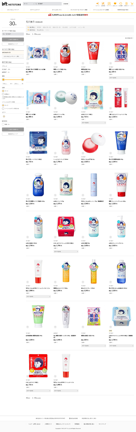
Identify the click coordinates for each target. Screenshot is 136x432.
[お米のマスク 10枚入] (93, 97)
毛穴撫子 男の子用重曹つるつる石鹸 (35, 69)
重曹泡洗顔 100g (85, 69)
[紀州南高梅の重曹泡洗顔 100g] (38, 316)
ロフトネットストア (11, 4)
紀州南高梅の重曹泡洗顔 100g (34, 335)
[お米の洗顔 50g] (93, 226)
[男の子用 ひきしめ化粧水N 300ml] (121, 271)
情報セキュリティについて (63, 424)
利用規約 (77, 424)
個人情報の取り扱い (89, 424)
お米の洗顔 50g (85, 243)
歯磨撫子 (6, 72)
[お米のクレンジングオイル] (121, 226)
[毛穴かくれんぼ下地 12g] (93, 142)
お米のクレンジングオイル (116, 243)
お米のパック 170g (59, 201)
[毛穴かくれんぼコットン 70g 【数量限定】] (93, 184)
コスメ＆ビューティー (13, 9)
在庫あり (7, 94)
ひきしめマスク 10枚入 (32, 382)
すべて (6, 91)
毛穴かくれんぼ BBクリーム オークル (64, 382)
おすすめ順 (73, 27)
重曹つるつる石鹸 (30, 114)
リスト (47, 30)
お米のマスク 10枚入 (86, 114)
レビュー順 (81, 27)
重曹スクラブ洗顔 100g (60, 69)
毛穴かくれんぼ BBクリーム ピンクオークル (38, 288)
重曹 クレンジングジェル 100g (117, 201)
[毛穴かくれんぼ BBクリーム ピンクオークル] (38, 271)
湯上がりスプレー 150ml (88, 288)
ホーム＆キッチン (57, 9)
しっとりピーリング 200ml (61, 159)
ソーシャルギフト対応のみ (12, 108)
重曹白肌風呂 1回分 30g (87, 335)
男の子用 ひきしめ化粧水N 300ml (118, 288)
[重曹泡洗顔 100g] (93, 52)
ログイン (98, 5)
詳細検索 (65, 3)
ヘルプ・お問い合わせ (34, 424)
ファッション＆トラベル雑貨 (101, 9)
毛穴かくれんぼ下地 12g (87, 159)
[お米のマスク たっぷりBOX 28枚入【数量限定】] (121, 316)
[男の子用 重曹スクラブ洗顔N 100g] (38, 184)
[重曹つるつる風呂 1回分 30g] (121, 52)
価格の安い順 (56, 27)
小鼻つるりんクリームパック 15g (118, 114)
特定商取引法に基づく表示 (89, 418)
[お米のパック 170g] (66, 184)
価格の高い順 (47, 27)
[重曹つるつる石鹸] (38, 97)
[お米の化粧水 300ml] (38, 226)
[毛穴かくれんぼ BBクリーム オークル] (66, 365)
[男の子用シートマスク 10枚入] (38, 142)
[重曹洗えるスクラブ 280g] (66, 271)
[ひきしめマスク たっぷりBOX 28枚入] (66, 226)
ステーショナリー (35, 9)
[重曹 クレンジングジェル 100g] (121, 184)
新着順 (39, 27)
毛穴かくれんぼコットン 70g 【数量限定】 (92, 201)
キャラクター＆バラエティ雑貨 (79, 9)
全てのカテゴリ (6, 52)
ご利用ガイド (127, 5)
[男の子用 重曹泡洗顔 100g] (121, 142)
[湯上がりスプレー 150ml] (93, 271)
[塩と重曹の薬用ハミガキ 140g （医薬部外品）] (66, 316)
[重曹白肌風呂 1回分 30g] (93, 316)
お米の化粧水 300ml (31, 243)
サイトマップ (102, 424)
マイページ (109, 5)
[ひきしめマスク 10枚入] (38, 365)
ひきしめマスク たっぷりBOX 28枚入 (64, 243)
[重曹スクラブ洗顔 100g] (66, 52)
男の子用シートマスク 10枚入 (34, 159)
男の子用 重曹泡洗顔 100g (116, 159)
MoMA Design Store (123, 9)
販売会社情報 (74, 418)
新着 (7, 124)
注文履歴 (121, 5)
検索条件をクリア (13, 44)
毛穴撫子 (6, 69)
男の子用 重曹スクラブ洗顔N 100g (35, 201)
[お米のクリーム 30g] (66, 97)
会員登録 (103, 5)
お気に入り (115, 5)
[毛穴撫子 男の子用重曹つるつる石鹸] (38, 52)
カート (132, 5)
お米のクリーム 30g (59, 114)
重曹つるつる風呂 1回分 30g (116, 69)
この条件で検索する (13, 39)
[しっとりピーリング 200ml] (66, 142)
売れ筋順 (65, 27)
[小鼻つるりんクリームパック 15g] (121, 97)
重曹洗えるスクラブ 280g (60, 288)
